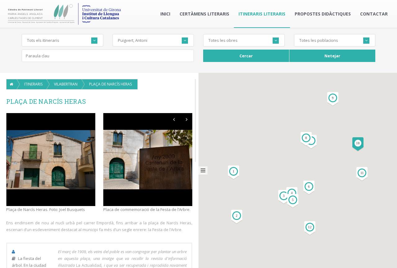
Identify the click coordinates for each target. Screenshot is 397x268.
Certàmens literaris (204, 14)
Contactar (374, 14)
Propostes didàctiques (323, 14)
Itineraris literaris (262, 14)
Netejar (332, 56)
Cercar (246, 56)
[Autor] (14, 251)
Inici (165, 14)
